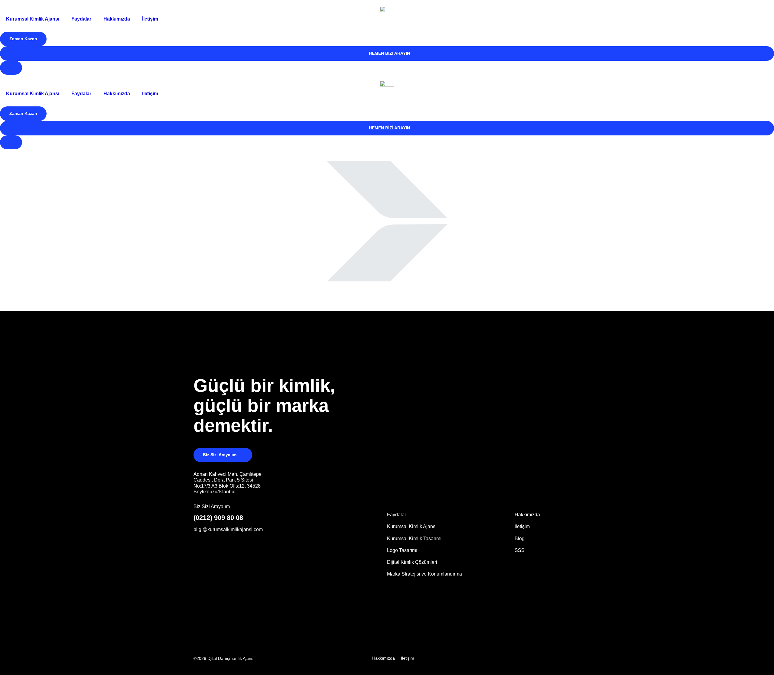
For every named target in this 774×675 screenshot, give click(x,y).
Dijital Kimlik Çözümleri (412, 562)
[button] (23, 39)
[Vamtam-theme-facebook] (563, 658)
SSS (520, 550)
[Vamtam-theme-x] (577, 658)
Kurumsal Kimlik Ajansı (32, 18)
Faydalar (81, 18)
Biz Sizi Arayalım (212, 506)
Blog (520, 538)
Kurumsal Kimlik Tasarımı (414, 538)
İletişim (150, 18)
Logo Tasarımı (402, 550)
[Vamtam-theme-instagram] (548, 658)
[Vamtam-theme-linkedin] (534, 658)
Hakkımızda (116, 18)
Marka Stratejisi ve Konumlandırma (424, 573)
